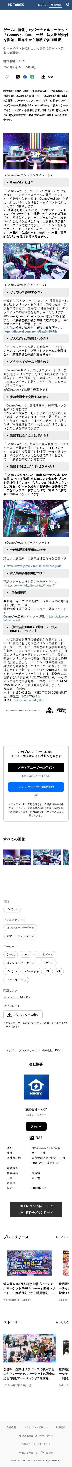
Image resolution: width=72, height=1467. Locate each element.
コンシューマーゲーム (20, 927)
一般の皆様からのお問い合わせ (36, 1452)
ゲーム (10, 954)
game (25, 954)
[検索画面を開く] (68, 4)
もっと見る (62, 1236)
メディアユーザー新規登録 (36, 787)
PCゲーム (48, 962)
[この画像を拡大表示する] (17, 857)
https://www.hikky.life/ (29, 700)
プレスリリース (28, 1050)
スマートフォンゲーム (20, 936)
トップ (10, 1050)
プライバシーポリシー (36, 1427)
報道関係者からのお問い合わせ (36, 1435)
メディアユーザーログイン (36, 767)
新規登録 (56, 4)
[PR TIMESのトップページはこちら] (16, 4)
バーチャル (32, 971)
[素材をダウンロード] (43, 77)
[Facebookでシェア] (25, 77)
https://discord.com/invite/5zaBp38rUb (30, 331)
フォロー (36, 1126)
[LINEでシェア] (32, 77)
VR (59, 971)
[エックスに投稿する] (18, 77)
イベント (12, 909)
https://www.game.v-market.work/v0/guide (33, 566)
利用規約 (61, 1427)
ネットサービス (16, 979)
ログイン (43, 4)
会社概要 (11, 1427)
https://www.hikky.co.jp (46, 1147)
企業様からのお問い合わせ (36, 1444)
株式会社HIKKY (51, 1050)
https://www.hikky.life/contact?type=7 (30, 585)
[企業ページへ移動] (36, 1088)
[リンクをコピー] (50, 77)
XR (48, 971)
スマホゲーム (44, 954)
